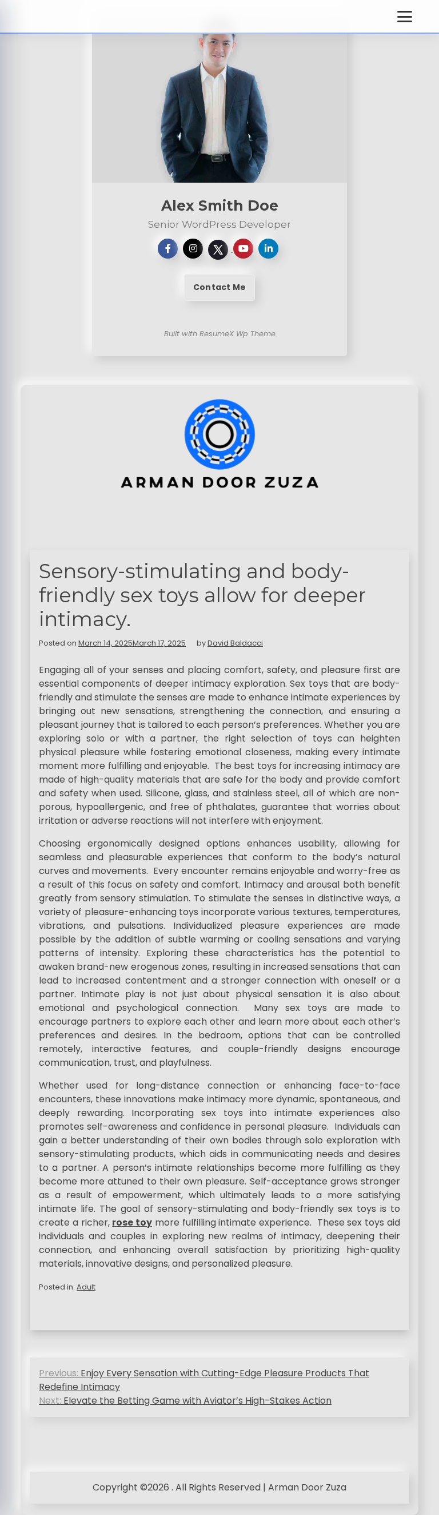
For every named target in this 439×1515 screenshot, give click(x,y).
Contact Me (219, 287)
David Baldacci (235, 643)
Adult (86, 1287)
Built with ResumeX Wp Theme (220, 334)
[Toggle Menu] (404, 16)
